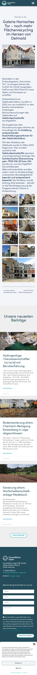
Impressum (24, 672)
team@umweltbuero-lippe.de (14, 573)
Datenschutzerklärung (16, 672)
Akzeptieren (18, 663)
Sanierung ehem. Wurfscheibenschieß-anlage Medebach (17, 491)
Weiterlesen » (8, 388)
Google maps (15, 576)
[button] (34, 644)
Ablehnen (18, 668)
